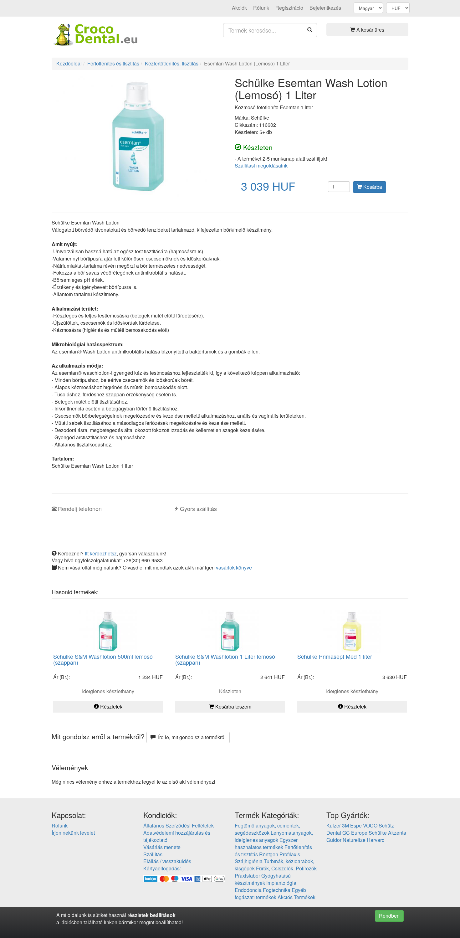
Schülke (378, 832)
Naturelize (354, 839)
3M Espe (352, 825)
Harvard (376, 839)
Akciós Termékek (296, 897)
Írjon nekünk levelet (73, 832)
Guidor (333, 839)
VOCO (370, 825)
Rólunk (261, 7)
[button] (367, 29)
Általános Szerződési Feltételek (178, 825)
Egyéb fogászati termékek (270, 893)
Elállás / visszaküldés (167, 861)
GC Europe (354, 832)
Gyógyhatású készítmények (263, 879)
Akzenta (397, 832)
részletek (138, 915)
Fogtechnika (276, 890)
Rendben (389, 915)
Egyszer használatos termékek (266, 843)
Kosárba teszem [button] (232, 706)
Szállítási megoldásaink (261, 165)
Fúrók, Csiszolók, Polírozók (286, 868)
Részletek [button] (110, 706)
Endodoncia (248, 890)
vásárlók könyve (234, 567)
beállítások (163, 915)
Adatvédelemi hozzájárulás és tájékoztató (176, 836)
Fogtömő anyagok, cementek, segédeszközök (267, 829)
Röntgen (268, 854)
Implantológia (281, 882)
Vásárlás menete (162, 847)
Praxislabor (247, 875)
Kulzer (333, 825)
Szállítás (152, 854)
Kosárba (372, 186)
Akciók (239, 7)
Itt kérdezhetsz (101, 553)
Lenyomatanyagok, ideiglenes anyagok (274, 836)
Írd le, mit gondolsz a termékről (191, 737)
